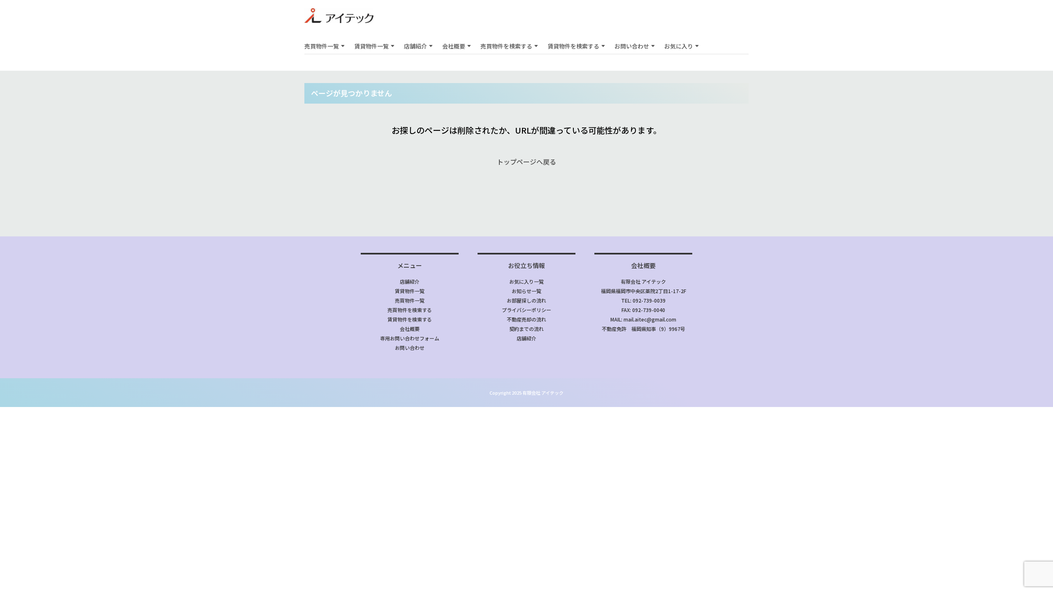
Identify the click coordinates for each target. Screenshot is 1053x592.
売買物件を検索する (506, 46)
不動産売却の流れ (526, 319)
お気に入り (678, 46)
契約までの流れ (526, 328)
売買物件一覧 (321, 46)
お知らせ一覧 (526, 290)
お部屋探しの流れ (526, 300)
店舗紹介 (415, 46)
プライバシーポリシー (526, 309)
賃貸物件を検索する (573, 46)
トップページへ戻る (526, 161)
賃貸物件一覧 (371, 46)
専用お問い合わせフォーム (409, 338)
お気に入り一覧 (526, 281)
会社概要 (453, 46)
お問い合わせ (632, 46)
